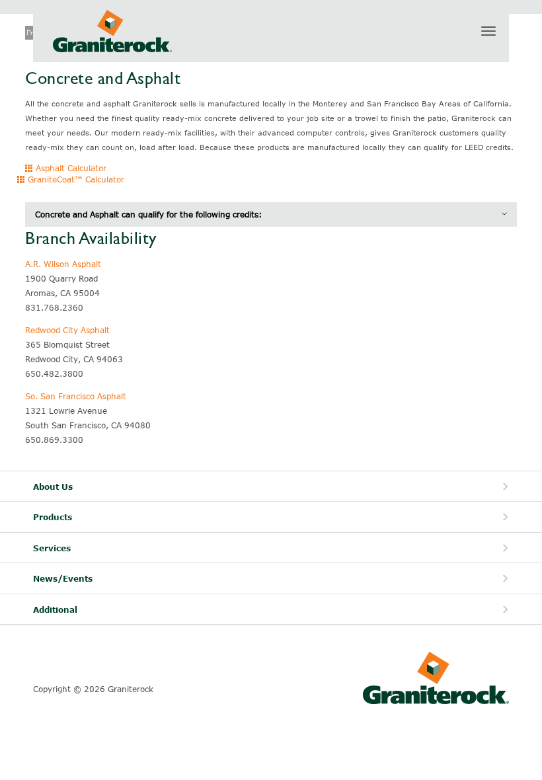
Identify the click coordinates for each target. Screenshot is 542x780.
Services (52, 548)
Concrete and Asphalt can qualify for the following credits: (148, 214)
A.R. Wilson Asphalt (63, 263)
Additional (55, 609)
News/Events (63, 578)
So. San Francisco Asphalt (75, 396)
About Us (53, 487)
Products (52, 517)
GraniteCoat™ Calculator (74, 179)
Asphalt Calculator (69, 168)
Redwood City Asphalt (67, 329)
